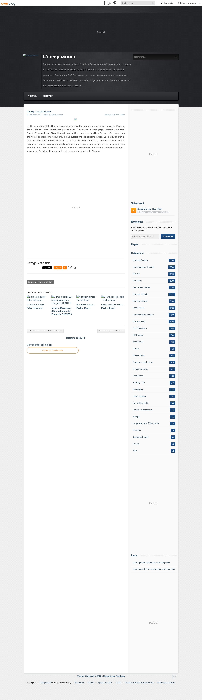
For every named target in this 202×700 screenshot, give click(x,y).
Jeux (135, 450)
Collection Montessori (142, 410)
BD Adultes (138, 389)
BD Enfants (138, 335)
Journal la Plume (140, 437)
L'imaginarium (59, 56)
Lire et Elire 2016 (140, 403)
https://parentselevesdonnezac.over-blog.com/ (154, 569)
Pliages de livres (140, 369)
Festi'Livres (138, 376)
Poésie (136, 444)
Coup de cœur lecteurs (143, 362)
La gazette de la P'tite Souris (146, 423)
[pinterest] (115, 3)
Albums (136, 274)
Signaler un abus (105, 682)
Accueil (32, 96)
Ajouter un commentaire (52, 350)
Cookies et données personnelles (139, 682)
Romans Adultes (140, 260)
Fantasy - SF (139, 382)
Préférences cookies (166, 682)
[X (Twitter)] (110, 3)
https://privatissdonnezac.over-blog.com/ (151, 562)
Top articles (79, 682)
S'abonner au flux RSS (149, 209)
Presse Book (139, 355)
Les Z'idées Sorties (141, 287)
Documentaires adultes (143, 314)
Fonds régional (139, 396)
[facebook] (104, 3)
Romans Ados (139, 321)
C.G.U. (119, 682)
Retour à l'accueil (75, 337)
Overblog (120, 676)
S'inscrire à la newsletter (40, 282)
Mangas (136, 416)
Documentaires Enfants (143, 267)
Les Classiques (140, 328)
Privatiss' (137, 430)
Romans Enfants (140, 294)
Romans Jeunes (140, 301)
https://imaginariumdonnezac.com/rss (153, 212)
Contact (48, 96)
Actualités (137, 280)
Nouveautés (138, 342)
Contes (136, 348)
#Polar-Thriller (119, 115)
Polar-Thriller (138, 308)
